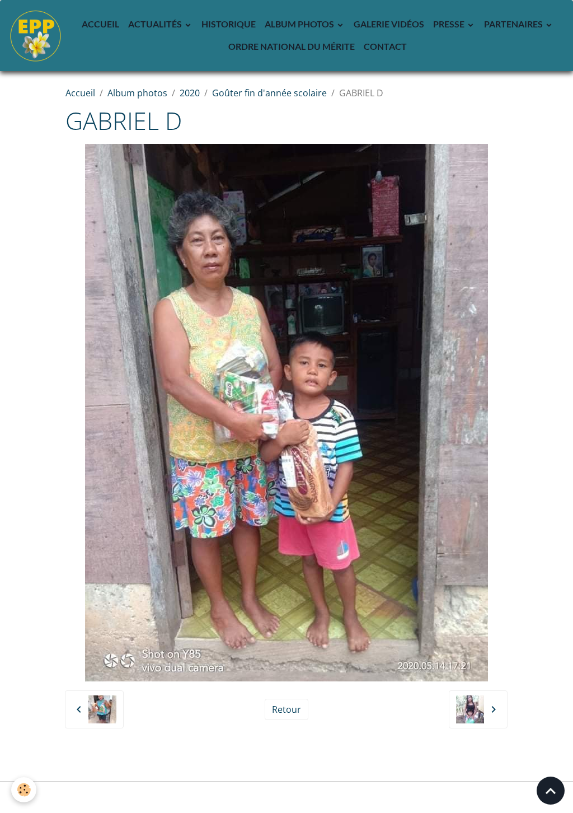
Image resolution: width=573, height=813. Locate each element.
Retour (286, 709)
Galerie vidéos (389, 23)
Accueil (100, 23)
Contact (385, 46)
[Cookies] (23, 789)
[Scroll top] (551, 791)
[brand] (35, 35)
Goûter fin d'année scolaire (269, 93)
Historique (228, 23)
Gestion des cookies (287, 797)
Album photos (300, 23)
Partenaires (514, 23)
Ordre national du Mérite (291, 46)
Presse (449, 23)
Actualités (156, 23)
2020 (190, 93)
